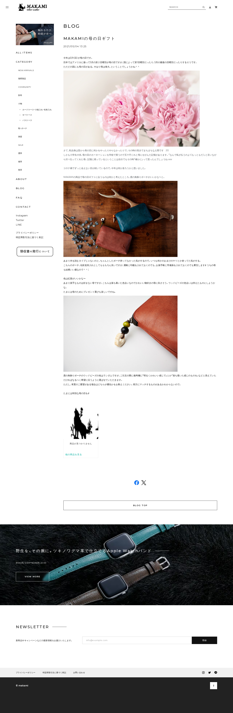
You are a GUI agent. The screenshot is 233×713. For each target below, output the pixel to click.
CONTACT (23, 206)
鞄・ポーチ (22, 128)
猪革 (20, 161)
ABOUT (21, 179)
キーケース (27, 115)
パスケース (27, 120)
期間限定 (22, 78)
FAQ (19, 197)
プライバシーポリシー (27, 232)
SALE (20, 145)
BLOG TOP (140, 505)
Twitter (20, 220)
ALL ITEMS (24, 52)
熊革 (20, 170)
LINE (19, 224)
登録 (204, 640)
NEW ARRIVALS (26, 70)
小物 (20, 103)
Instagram (22, 215)
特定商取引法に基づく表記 (29, 237)
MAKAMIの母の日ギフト (89, 38)
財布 (20, 95)
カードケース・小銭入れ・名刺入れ (37, 109)
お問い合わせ (79, 673)
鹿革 (20, 153)
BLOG (20, 188)
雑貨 (20, 136)
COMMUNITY (24, 87)
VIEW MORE (32, 576)
